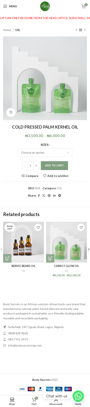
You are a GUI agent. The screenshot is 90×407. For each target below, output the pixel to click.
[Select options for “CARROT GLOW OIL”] (50, 258)
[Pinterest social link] (49, 195)
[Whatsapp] (78, 396)
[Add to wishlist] (38, 227)
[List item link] (45, 333)
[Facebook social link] (39, 195)
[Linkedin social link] (54, 195)
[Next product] (85, 30)
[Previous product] (76, 30)
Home (7, 30)
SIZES (44, 144)
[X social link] (43, 195)
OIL (17, 30)
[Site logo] (45, 6)
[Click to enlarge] (11, 112)
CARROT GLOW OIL (66, 266)
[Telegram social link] (59, 195)
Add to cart (54, 165)
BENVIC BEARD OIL (24, 266)
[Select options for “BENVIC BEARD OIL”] (7, 258)
